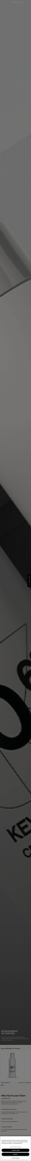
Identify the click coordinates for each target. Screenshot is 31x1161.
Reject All (15, 1154)
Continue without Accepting (15, 1146)
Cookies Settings (15, 1158)
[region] (15, 1148)
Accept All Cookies (15, 1150)
